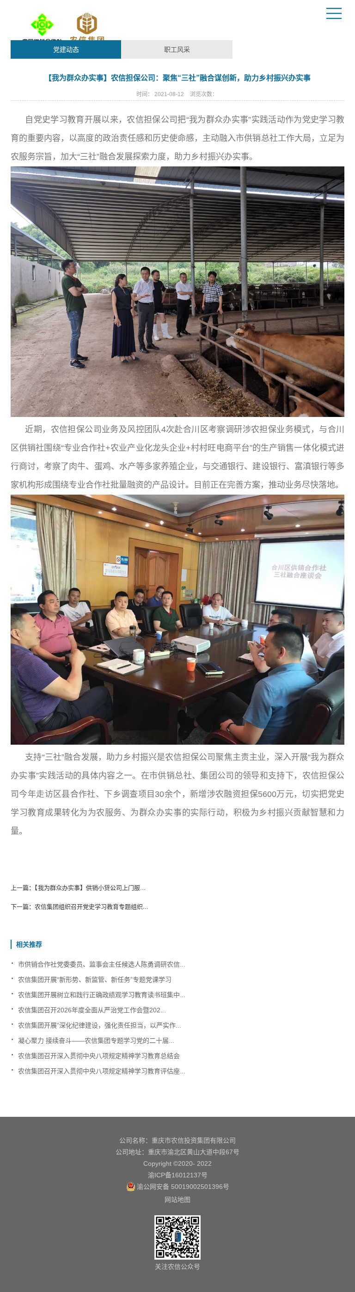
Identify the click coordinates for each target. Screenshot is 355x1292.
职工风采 (177, 49)
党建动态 (66, 49)
